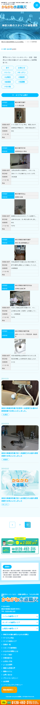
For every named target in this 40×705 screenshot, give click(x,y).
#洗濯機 (22, 82)
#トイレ (8, 72)
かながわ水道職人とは (10, 651)
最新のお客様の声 (9, 668)
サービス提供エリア (10, 641)
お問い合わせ (7, 675)
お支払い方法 (7, 661)
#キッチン (22, 72)
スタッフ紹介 (7, 654)
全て (7, 68)
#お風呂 (8, 77)
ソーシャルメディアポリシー (13, 685)
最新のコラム (7, 671)
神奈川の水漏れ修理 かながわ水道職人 (16, 634)
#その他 (8, 87)
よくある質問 (7, 664)
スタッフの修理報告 (10, 648)
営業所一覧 (7, 644)
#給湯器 (8, 82)
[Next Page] (28, 525)
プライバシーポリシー (10, 678)
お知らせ (21, 68)
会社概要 (6, 681)
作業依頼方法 (7, 658)
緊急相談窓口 (8, 690)
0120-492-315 (10, 611)
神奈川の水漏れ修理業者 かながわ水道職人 (12, 41)
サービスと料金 (8, 638)
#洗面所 (22, 77)
